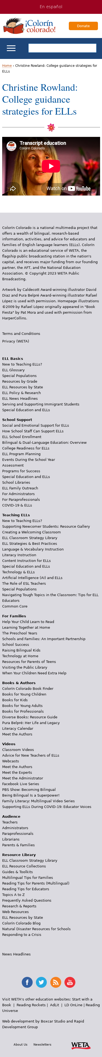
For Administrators (18, 494)
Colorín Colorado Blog (21, 923)
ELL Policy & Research (21, 393)
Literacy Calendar (17, 728)
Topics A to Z (13, 895)
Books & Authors (19, 683)
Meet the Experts (17, 772)
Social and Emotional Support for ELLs (35, 425)
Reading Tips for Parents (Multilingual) (35, 883)
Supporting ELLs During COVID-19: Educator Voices (46, 807)
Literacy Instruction (19, 555)
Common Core (14, 606)
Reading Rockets (31, 1005)
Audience (11, 816)
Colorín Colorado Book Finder (27, 689)
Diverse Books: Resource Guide (29, 717)
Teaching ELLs (16, 515)
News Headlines (16, 954)
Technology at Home (20, 656)
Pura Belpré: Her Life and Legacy (31, 723)
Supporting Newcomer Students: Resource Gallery (46, 526)
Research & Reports (19, 906)
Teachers (10, 822)
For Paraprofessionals (21, 500)
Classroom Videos (18, 750)
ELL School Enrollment (21, 437)
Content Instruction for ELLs (26, 561)
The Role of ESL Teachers (24, 583)
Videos (9, 744)
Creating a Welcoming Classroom (31, 532)
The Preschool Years (19, 633)
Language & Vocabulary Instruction (33, 549)
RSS (55, 982)
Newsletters (42, 1044)
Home (7, 66)
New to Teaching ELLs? (22, 364)
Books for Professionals (23, 711)
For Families (14, 616)
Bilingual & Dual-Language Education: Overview (44, 443)
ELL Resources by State (22, 387)
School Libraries (16, 482)
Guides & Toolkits (17, 872)
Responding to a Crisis (21, 935)
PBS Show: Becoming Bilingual (29, 790)
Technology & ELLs (18, 572)
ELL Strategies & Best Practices (29, 544)
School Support (17, 420)
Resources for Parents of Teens (29, 662)
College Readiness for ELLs (26, 448)
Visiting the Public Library (24, 667)
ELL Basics (12, 359)
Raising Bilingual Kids (21, 650)
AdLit (54, 1005)
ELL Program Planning (21, 454)
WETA (81, 1045)
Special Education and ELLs (26, 410)
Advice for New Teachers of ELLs (30, 755)
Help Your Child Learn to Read (28, 622)
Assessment (13, 465)
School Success (15, 645)
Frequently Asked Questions (26, 900)
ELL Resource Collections (24, 866)
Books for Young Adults (22, 706)
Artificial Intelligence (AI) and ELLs (32, 578)
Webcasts (10, 761)
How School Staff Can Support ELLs (33, 431)
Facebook (27, 982)
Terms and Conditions (21, 334)
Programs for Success (21, 471)
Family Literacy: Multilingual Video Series (38, 801)
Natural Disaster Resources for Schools (36, 929)
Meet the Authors (17, 734)
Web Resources (15, 912)
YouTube (69, 982)
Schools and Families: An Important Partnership (43, 639)
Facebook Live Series (20, 784)
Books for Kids (15, 700)
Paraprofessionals (17, 834)
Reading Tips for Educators (25, 889)
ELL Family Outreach (20, 488)
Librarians (11, 839)
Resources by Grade (19, 381)
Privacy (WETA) (15, 341)
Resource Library (19, 855)
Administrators (15, 828)
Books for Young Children (24, 694)
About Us (20, 1044)
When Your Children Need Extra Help (34, 673)
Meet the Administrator (22, 778)
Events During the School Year (28, 460)
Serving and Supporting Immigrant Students (40, 404)
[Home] (29, 26)
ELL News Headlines (20, 399)
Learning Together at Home (26, 627)
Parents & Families (18, 845)
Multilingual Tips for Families (27, 878)
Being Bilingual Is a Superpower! (31, 795)
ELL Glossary (13, 370)
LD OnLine (73, 1005)
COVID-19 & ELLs (17, 505)
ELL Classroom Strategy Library (29, 538)
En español (51, 6)
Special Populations (19, 376)
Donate (83, 26)
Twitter (41, 982)
